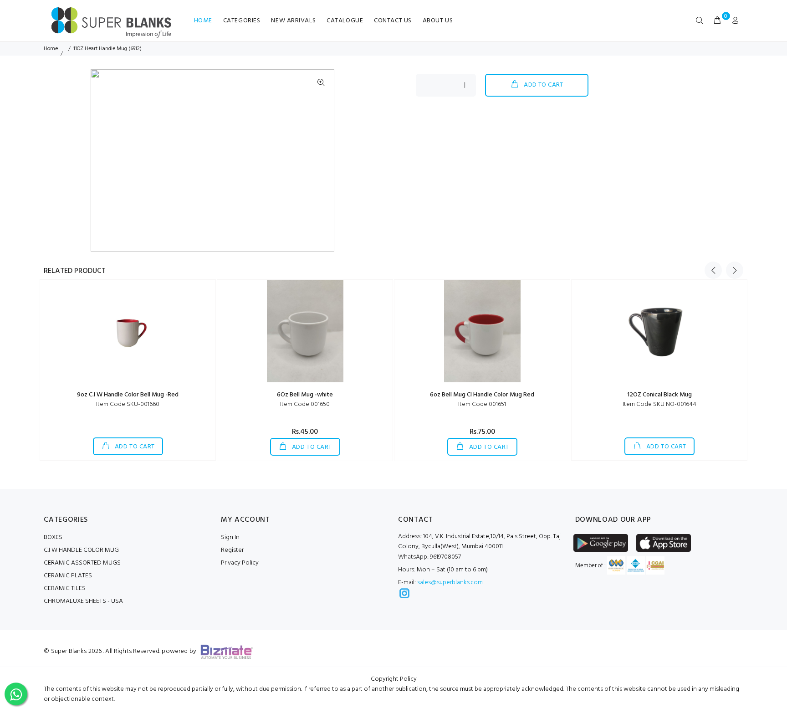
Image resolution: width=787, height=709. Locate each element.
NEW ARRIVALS (293, 20)
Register (232, 550)
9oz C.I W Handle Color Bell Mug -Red (128, 395)
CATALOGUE (345, 20)
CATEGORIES (242, 20)
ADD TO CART (543, 85)
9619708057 (429, 557)
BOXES (53, 537)
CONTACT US (393, 20)
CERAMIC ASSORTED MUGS (82, 563)
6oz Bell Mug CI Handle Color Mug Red (482, 395)
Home (51, 48)
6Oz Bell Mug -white (305, 395)
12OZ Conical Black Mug (659, 395)
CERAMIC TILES (65, 588)
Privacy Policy (240, 563)
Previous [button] (713, 270)
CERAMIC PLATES (68, 575)
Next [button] (734, 270)
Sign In (230, 537)
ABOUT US (438, 20)
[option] (59, 76)
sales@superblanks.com (450, 582)
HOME (203, 20)
